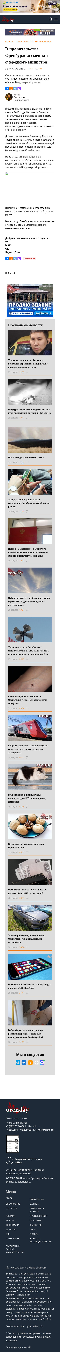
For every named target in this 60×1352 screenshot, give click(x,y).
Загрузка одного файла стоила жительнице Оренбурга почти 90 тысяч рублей (29, 503)
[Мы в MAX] (42, 1062)
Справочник (37, 1199)
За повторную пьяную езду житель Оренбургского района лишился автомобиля (26, 938)
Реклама (10, 1215)
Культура (11, 1229)
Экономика (12, 1225)
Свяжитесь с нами (16, 1118)
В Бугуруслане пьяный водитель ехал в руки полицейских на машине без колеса (29, 411)
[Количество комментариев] (29, 372)
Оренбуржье (12, 1238)
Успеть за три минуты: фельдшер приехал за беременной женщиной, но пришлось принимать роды (28, 363)
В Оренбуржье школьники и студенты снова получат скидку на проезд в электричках (28, 749)
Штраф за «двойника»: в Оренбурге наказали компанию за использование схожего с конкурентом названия (28, 552)
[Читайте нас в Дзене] (36, 1062)
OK (7, 248)
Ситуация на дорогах (37, 1210)
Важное (34, 1203)
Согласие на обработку (19, 1169)
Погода (34, 1234)
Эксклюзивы (13, 1203)
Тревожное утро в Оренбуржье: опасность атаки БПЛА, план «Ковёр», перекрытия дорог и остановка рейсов (28, 650)
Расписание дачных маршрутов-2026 (15, 1249)
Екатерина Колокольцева (21, 98)
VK (6, 241)
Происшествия (38, 1215)
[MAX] (19, 88)
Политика (36, 1220)
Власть (10, 1220)
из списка (11, 1340)
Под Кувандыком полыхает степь (26, 457)
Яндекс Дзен (13, 252)
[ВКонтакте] (7, 88)
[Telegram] (15, 88)
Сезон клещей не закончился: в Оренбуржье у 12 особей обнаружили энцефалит (27, 700)
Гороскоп (11, 1208)
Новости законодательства (40, 1240)
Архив (9, 1197)
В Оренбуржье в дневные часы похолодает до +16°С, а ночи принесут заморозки (28, 798)
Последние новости (25, 325)
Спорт (33, 1229)
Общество (36, 1225)
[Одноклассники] (11, 88)
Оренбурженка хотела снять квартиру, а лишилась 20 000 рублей (29, 986)
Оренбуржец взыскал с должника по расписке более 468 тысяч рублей (27, 891)
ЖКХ (8, 1234)
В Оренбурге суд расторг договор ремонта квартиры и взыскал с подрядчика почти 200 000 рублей (26, 1033)
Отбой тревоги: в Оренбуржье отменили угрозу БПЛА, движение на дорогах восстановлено (29, 601)
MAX (8, 245)
